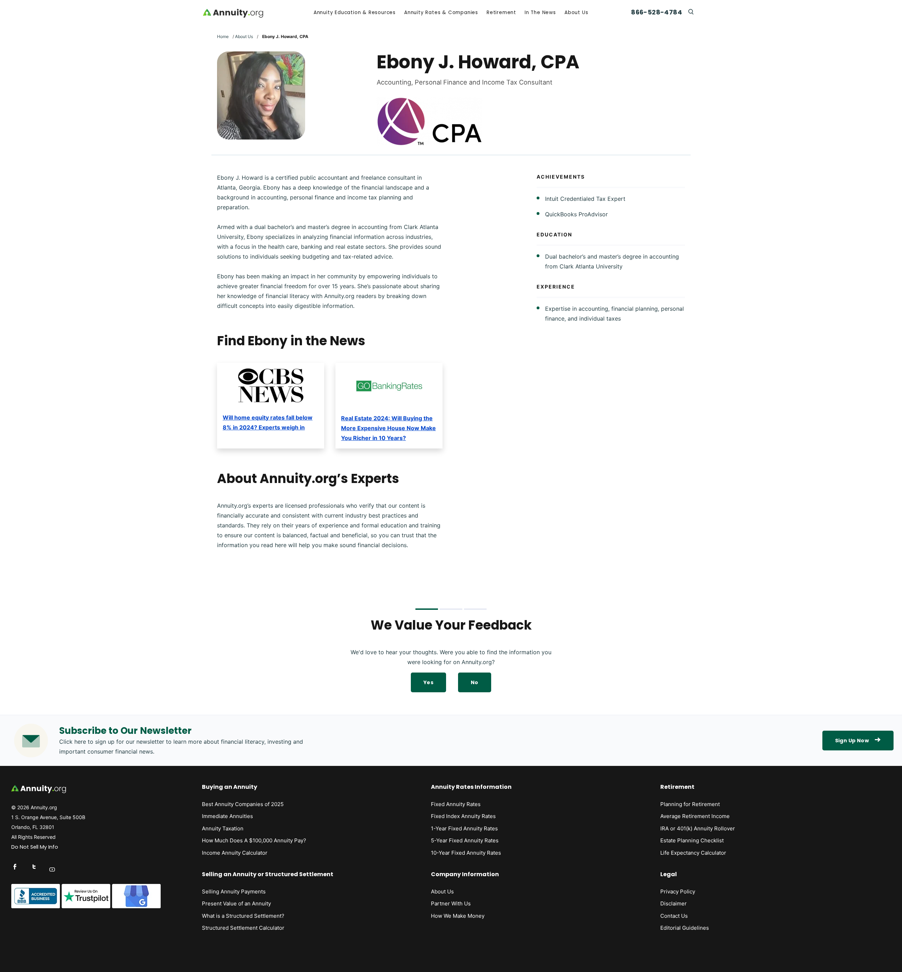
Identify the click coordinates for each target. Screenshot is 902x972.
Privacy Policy (677, 891)
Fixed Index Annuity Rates (463, 816)
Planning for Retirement (690, 804)
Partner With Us (451, 903)
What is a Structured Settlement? (243, 915)
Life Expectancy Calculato (692, 852)
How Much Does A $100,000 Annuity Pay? (254, 840)
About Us (576, 12)
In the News (540, 12)
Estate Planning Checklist (692, 840)
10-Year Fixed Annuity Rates (466, 852)
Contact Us (674, 915)
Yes (428, 682)
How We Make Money (457, 915)
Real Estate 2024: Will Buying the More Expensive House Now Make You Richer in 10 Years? (388, 428)
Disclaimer (673, 903)
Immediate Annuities (227, 816)
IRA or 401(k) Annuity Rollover (697, 828)
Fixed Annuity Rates (456, 804)
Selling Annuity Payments (234, 891)
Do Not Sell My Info (34, 846)
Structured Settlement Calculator (243, 927)
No (474, 682)
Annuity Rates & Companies (441, 12)
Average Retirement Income (695, 816)
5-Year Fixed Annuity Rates (465, 840)
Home (223, 36)
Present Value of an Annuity (236, 903)
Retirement (501, 12)
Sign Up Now (852, 740)
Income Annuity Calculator (234, 852)
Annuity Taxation (222, 828)
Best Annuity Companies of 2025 (243, 804)
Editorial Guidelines (684, 927)
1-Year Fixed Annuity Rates (464, 828)
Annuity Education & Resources (355, 12)
